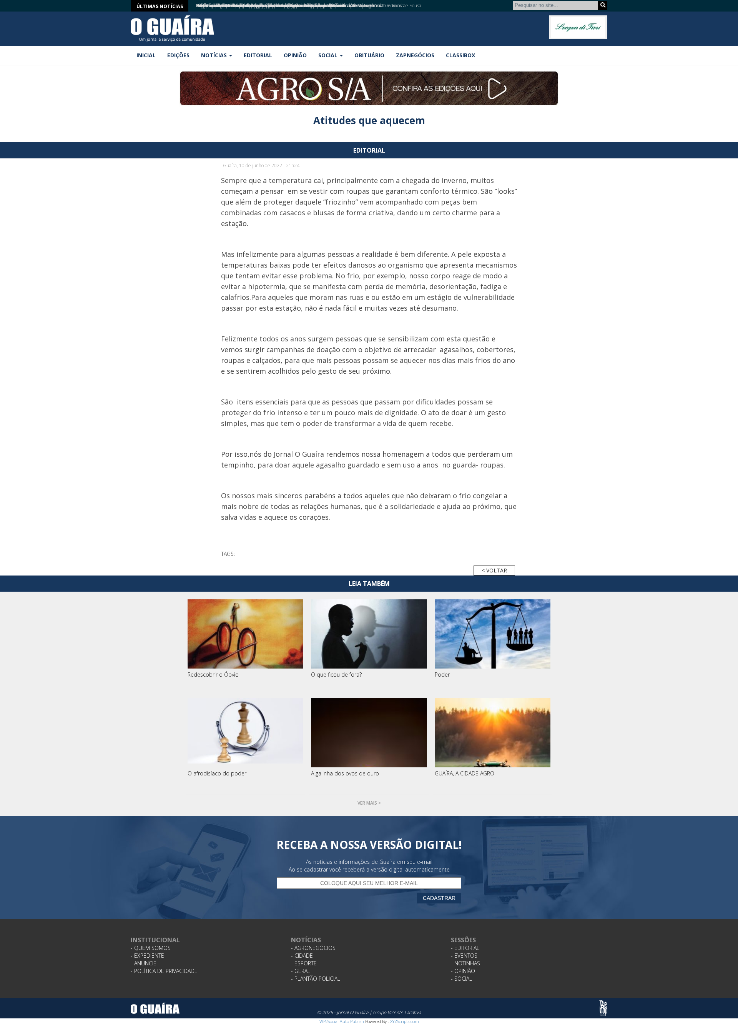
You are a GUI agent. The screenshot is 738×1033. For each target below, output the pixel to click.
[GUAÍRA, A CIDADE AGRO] (493, 732)
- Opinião (463, 971)
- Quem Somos (151, 947)
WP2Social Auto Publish (341, 1021)
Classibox (460, 55)
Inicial (146, 55)
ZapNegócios (415, 55)
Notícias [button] (214, 55)
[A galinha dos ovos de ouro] (369, 732)
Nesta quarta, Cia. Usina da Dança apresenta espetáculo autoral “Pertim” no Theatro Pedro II (290, 5)
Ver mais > (369, 803)
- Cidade (302, 955)
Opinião (295, 55)
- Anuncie (143, 963)
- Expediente (147, 955)
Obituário (369, 55)
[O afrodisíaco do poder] (246, 732)
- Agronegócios (313, 947)
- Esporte (304, 963)
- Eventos (464, 955)
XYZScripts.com (404, 1021)
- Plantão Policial (315, 978)
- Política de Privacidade (164, 971)
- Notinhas (465, 963)
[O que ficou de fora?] (369, 634)
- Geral (300, 971)
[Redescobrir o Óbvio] (246, 634)
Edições (178, 55)
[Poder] (493, 634)
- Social (461, 978)
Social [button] (328, 55)
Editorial (258, 55)
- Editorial (465, 947)
